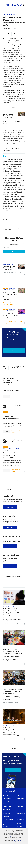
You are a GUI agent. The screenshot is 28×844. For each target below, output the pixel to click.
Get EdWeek (6, 813)
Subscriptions (6, 816)
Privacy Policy (7, 836)
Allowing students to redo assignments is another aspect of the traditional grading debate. (13, 121)
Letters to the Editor (22, 798)
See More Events (14, 480)
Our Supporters (7, 806)
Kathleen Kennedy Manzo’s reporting (11, 61)
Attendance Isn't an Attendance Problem (11, 418)
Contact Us (20, 795)
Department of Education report (11, 48)
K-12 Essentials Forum (9, 376)
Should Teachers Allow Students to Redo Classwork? (8, 115)
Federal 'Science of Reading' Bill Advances (11, 729)
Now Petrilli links (8, 130)
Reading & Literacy (10, 14)
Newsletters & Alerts (8, 819)
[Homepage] (14, 5)
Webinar (5, 413)
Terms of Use (17, 840)
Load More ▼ (14, 748)
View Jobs (9, 507)
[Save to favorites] (14, 34)
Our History (6, 801)
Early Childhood (8, 374)
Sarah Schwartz (7, 272)
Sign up (14, 350)
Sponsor (11, 289)
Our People (6, 803)
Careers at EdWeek (8, 809)
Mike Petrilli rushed (14, 90)
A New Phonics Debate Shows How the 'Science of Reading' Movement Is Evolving (13, 612)
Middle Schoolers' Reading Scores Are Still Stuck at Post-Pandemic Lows (13, 691)
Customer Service (21, 803)
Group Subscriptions (8, 822)
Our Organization (7, 798)
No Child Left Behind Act (16, 220)
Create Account (14, 770)
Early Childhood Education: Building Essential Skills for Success (10, 381)
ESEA (12, 223)
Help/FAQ (19, 801)
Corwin (14, 432)
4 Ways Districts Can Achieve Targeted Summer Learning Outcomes (11, 295)
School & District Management (12, 448)
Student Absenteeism (15, 411)
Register (6, 396)
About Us (5, 795)
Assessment (6, 112)
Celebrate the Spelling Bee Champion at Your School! (12, 315)
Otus (13, 471)
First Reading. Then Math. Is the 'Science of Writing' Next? (9, 268)
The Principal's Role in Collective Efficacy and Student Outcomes (11, 455)
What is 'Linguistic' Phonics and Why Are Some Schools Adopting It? (12, 651)
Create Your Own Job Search (13, 576)
